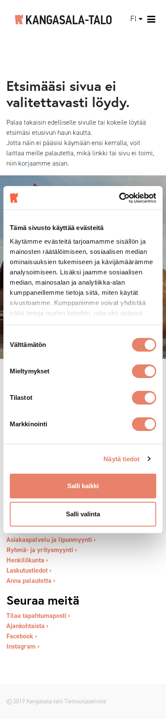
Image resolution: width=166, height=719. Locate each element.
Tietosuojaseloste (85, 701)
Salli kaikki (83, 485)
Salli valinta (83, 514)
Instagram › (23, 646)
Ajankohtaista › (27, 625)
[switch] (144, 371)
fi (133, 19)
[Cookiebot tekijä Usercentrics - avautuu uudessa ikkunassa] (119, 198)
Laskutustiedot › (29, 570)
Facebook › (21, 636)
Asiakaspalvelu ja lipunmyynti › (51, 539)
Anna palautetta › (30, 580)
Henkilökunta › (27, 560)
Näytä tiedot (121, 459)
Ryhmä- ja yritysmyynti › (41, 549)
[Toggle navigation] (151, 19)
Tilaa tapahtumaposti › (38, 615)
